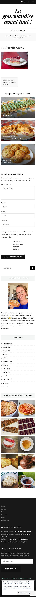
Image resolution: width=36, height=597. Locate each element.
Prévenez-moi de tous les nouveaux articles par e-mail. (18, 246)
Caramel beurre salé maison (23, 531)
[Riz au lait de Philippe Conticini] (9, 480)
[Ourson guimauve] (26, 427)
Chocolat (5, 347)
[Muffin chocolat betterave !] (26, 462)
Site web (4, 220)
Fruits (3, 517)
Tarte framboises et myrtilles (18, 542)
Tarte (8, 113)
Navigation (19, 30)
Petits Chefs (5, 520)
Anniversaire (6, 343)
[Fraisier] (9, 445)
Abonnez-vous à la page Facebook (16, 578)
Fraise (4, 358)
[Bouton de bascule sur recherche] (33, 1)
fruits (4, 113)
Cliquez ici (11, 569)
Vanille (5, 387)
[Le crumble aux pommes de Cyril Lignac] (9, 409)
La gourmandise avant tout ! (18, 16)
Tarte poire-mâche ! (8, 115)
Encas (5, 160)
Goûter (12, 137)
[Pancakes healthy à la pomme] (26, 445)
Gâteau (5, 369)
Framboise (6, 137)
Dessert (12, 36)
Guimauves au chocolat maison (19, 539)
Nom (3, 203)
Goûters (3, 506)
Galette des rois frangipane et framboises (15, 139)
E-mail (3, 212)
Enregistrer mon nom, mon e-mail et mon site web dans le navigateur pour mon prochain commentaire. (17, 234)
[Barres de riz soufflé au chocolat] (9, 427)
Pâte (4, 376)
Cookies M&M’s (7, 162)
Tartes (3, 512)
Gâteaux (3, 509)
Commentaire (6, 184)
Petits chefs (6, 379)
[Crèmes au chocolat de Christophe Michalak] (26, 480)
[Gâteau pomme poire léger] (9, 462)
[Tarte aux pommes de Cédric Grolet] (26, 409)
